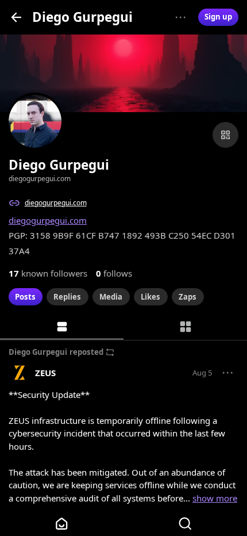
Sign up (218, 17)
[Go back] (16, 17)
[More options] (181, 17)
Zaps (187, 297)
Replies (67, 297)
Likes (150, 297)
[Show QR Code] (225, 135)
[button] (228, 373)
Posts (25, 297)
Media (110, 297)
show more (214, 498)
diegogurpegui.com (56, 203)
